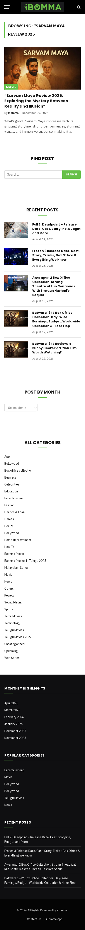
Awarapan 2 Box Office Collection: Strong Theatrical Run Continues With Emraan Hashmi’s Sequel (53, 286)
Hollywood (11, 533)
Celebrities (11, 484)
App (7, 457)
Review (9, 595)
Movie (11, 87)
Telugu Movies (14, 630)
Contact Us (34, 919)
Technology (12, 623)
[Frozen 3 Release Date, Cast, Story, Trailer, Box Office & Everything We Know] (16, 256)
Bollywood (11, 464)
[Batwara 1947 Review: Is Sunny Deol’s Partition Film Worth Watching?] (16, 349)
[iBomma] (42, 7)
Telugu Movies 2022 (18, 637)
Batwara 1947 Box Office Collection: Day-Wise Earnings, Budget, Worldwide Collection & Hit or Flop (56, 319)
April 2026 (11, 703)
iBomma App (54, 919)
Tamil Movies (13, 616)
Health (9, 526)
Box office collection (18, 470)
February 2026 (14, 717)
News (8, 581)
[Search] (78, 7)
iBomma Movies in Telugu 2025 (25, 561)
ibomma (62, 910)
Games (9, 519)
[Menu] (7, 7)
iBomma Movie (14, 554)
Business (10, 477)
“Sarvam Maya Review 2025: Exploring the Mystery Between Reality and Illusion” (36, 101)
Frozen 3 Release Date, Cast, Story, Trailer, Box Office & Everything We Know (56, 255)
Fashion (9, 505)
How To (9, 547)
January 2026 (13, 724)
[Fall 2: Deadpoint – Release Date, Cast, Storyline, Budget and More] (16, 230)
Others (9, 588)
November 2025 (15, 738)
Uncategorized (14, 644)
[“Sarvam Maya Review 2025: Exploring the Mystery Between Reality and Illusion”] (42, 68)
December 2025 (15, 731)
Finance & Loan (14, 512)
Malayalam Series (16, 568)
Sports (9, 609)
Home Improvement (17, 540)
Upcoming (11, 651)
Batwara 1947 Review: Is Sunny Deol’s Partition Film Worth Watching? (54, 348)
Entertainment (14, 498)
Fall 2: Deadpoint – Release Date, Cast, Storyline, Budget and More (56, 228)
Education (11, 491)
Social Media (13, 602)
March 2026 (12, 710)
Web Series (12, 658)
